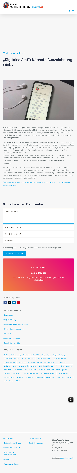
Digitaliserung (49, 362)
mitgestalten (17, 373)
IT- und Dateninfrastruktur (14, 329)
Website (69, 377)
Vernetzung (60, 377)
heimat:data (8, 370)
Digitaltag (7, 366)
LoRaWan (7, 373)
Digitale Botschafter (43, 359)
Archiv (6, 355)
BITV (37, 355)
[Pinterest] (18, 302)
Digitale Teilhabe (9, 362)
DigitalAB (31, 359)
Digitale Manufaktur (59, 359)
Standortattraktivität (12, 343)
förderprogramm (66, 366)
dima (15, 366)
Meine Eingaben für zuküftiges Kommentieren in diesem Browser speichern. (33, 247)
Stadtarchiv (39, 377)
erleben (33, 366)
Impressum (8, 438)
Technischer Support (12, 464)
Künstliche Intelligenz (46, 370)
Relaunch (20, 377)
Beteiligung (8, 315)
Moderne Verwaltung (14, 53)
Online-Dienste (9, 377)
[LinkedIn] (14, 302)
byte (48, 355)
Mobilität (7, 334)
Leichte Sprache (61, 370)
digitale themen (23, 362)
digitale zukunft (36, 362)
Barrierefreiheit (28, 355)
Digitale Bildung (10, 319)
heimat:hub (19, 370)
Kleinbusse (33, 370)
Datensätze (8, 359)
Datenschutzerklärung (12, 443)
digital (23, 359)
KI (26, 370)
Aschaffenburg (16, 355)
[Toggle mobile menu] (73, 11)
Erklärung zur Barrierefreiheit (10, 453)
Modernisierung (63, 373)
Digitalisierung (61, 362)
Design (16, 359)
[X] (9, 302)
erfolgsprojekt (23, 366)
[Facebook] (5, 302)
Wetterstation (8, 381)
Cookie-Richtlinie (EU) (12, 447)
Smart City (29, 377)
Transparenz (50, 377)
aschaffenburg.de (66, 458)
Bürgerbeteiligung (59, 355)
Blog (43, 355)
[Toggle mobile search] (69, 11)
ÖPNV (18, 381)
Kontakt (7, 459)
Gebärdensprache (36, 443)
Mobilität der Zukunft (31, 373)
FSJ (57, 366)
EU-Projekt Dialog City (46, 366)
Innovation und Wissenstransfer (16, 324)
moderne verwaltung (48, 373)
